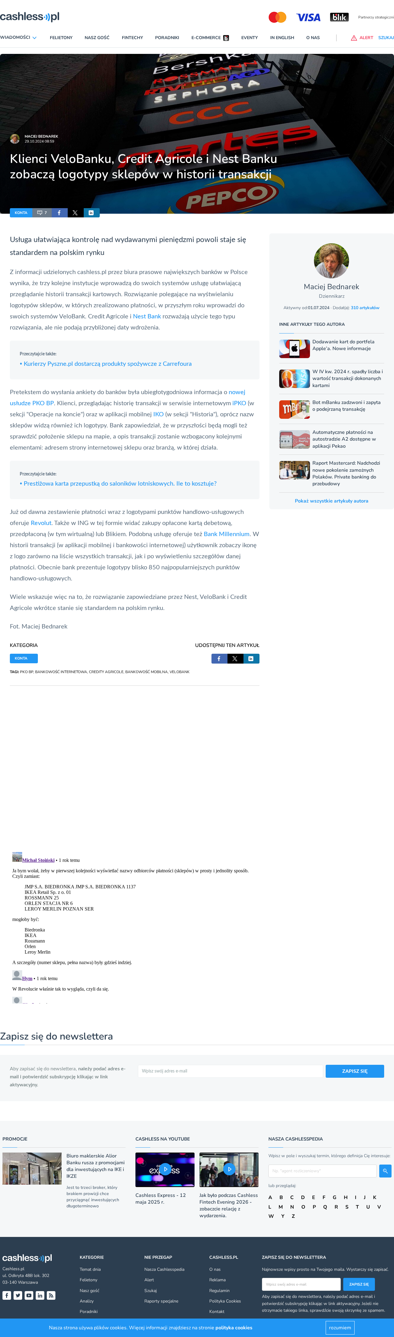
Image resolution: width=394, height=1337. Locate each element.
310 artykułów (365, 308)
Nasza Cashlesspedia (164, 1269)
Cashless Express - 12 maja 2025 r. (160, 1199)
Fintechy (132, 38)
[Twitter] (18, 1295)
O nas (313, 38)
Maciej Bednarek (41, 136)
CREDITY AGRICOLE (106, 671)
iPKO (239, 403)
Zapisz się (359, 1284)
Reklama (217, 1280)
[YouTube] (29, 1295)
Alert (149, 1280)
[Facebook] (6, 1295)
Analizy (87, 1301)
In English (282, 38)
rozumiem (340, 1327)
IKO (158, 414)
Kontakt (216, 1312)
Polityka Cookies (225, 1301)
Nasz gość (97, 38)
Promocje (14, 1139)
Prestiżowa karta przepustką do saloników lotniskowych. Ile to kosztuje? (118, 484)
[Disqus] (134, 763)
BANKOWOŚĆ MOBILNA (146, 671)
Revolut (41, 523)
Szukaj (150, 1291)
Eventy (249, 38)
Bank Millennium (227, 534)
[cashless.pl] (29, 17)
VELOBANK (180, 671)
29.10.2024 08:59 (39, 141)
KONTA (21, 212)
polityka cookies (233, 1327)
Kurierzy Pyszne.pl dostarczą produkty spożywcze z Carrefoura (106, 364)
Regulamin (219, 1291)
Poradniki (167, 38)
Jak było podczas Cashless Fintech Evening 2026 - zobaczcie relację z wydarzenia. (228, 1205)
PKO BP (26, 671)
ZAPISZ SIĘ (355, 1071)
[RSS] (51, 1295)
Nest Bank (147, 316)
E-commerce (206, 38)
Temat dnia (90, 1269)
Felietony (61, 38)
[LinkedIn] (40, 1295)
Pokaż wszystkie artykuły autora (331, 501)
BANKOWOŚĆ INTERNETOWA (61, 671)
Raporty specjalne (161, 1301)
